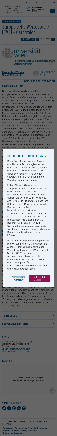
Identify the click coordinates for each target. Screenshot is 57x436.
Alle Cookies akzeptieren (39, 278)
